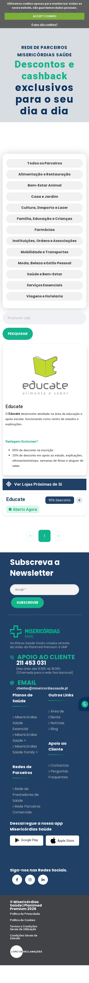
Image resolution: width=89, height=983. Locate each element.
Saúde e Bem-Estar (44, 274)
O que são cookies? (44, 24)
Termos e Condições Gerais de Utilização (23, 928)
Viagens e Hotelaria (44, 296)
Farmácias (45, 229)
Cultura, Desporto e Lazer (44, 207)
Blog (54, 728)
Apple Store (65, 840)
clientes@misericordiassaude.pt (42, 688)
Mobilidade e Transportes (44, 252)
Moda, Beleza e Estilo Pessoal (44, 263)
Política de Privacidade (25, 913)
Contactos (60, 765)
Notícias (57, 722)
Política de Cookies (22, 920)
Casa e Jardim (44, 196)
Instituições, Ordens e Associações (44, 240)
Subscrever (27, 602)
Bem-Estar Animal (45, 185)
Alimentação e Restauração (44, 174)
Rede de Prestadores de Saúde (26, 794)
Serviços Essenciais (44, 285)
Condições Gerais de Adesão (23, 937)
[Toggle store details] (79, 500)
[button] (44, 505)
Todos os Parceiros (44, 163)
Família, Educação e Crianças (44, 218)
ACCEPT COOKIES (44, 16)
